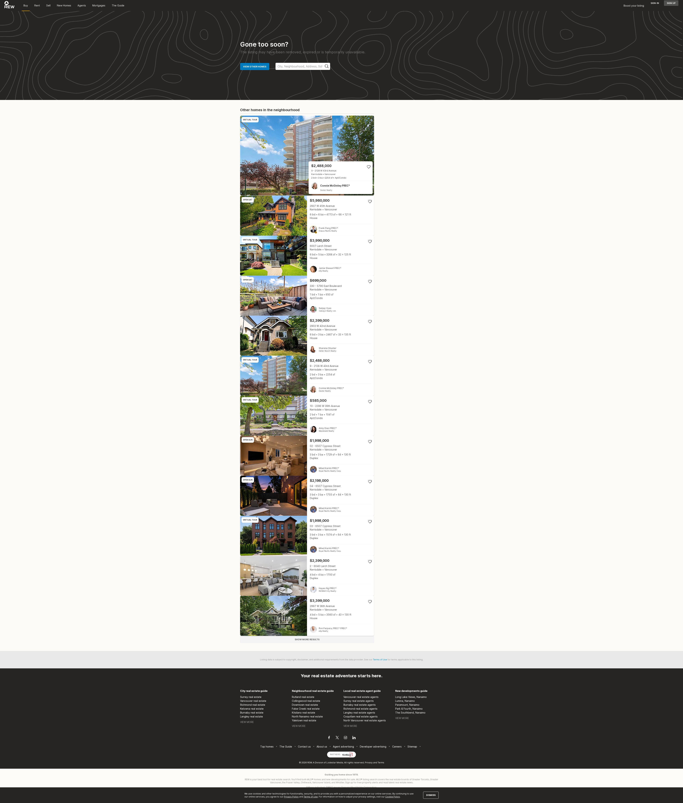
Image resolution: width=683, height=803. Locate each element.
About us (322, 746)
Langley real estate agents (359, 712)
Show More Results (307, 639)
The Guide (118, 5)
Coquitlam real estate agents (360, 716)
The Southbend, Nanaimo (410, 712)
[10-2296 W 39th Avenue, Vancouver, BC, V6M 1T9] (307, 416)
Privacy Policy (291, 796)
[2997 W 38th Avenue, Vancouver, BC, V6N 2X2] (307, 616)
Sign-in (655, 3)
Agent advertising (343, 746)
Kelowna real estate (252, 708)
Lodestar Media (334, 762)
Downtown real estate (305, 704)
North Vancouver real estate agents (364, 720)
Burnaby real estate (251, 712)
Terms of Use (380, 659)
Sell (48, 5)
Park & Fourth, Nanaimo (409, 708)
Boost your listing (634, 5)
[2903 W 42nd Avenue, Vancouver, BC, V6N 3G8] (307, 336)
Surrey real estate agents (358, 700)
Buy (25, 5)
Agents (82, 5)
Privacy (369, 762)
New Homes (64, 5)
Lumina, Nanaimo (405, 700)
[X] (337, 738)
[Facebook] (329, 738)
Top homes (267, 746)
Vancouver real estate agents (360, 696)
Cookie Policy (392, 796)
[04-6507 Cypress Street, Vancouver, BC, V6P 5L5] (307, 496)
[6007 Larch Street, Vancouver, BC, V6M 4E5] (307, 256)
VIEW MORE (247, 722)
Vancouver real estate (253, 700)
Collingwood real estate (306, 700)
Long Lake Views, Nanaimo (411, 696)
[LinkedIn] (354, 738)
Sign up (671, 3)
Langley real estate (251, 716)
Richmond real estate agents (360, 708)
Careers (397, 746)
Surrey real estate (250, 696)
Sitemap (412, 746)
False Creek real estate (306, 708)
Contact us (304, 746)
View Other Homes (254, 66)
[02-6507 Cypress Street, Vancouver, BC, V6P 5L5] (307, 456)
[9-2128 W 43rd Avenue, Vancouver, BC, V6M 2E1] (307, 155)
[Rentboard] (347, 754)
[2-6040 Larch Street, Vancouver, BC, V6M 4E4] (307, 576)
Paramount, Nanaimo (407, 704)
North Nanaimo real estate (307, 716)
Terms (381, 762)
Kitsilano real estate (303, 712)
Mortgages (98, 5)
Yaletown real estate (304, 720)
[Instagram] (345, 738)
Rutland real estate (303, 696)
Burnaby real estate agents (359, 704)
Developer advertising (373, 746)
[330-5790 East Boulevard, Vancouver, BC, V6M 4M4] (307, 296)
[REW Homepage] (9, 5)
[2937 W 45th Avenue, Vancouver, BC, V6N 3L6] (307, 216)
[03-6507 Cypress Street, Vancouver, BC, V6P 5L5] (307, 536)
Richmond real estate (252, 704)
